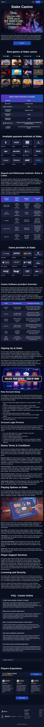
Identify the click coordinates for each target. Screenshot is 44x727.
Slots (37, 56)
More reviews (22, 697)
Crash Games (26, 56)
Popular (5, 56)
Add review (36, 674)
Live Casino (15, 56)
